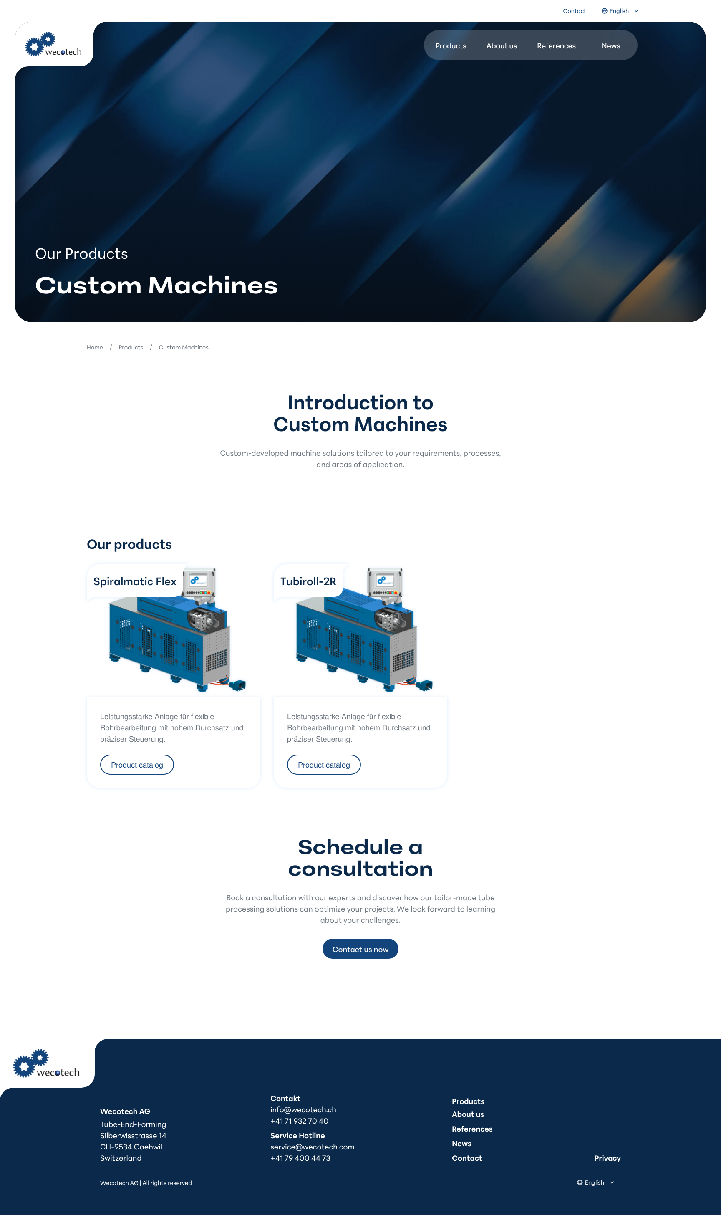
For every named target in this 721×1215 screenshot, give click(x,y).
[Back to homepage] (61, 51)
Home (95, 347)
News (611, 45)
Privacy (608, 1157)
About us (502, 45)
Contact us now (360, 948)
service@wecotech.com (312, 1146)
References (556, 45)
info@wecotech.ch (303, 1109)
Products (451, 45)
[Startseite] (54, 1070)
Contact (574, 11)
